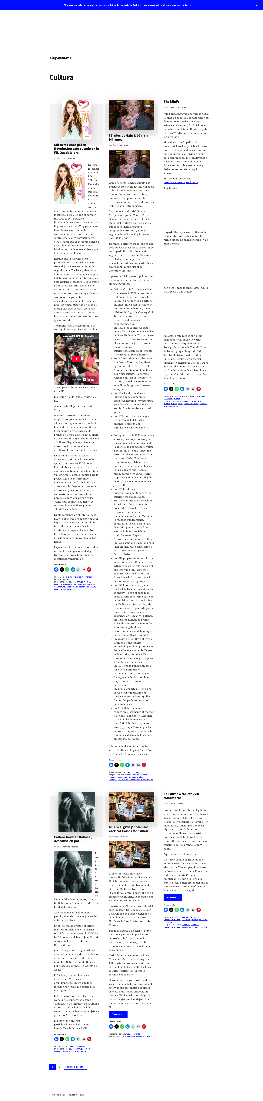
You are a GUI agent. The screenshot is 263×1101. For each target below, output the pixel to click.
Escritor (85, 1049)
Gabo (120, 777)
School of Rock (191, 404)
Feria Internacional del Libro (77, 584)
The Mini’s (171, 101)
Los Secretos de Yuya (85, 587)
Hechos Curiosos (62, 579)
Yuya (75, 589)
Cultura (76, 582)
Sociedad (81, 1046)
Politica (203, 920)
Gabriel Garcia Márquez (135, 777)
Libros (70, 587)
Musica (177, 399)
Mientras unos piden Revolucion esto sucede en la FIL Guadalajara (76, 148)
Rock (180, 404)
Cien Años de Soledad (137, 775)
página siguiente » (75, 1067)
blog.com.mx (60, 57)
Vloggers (67, 589)
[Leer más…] (120, 1015)
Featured (90, 577)
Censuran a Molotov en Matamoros (181, 796)
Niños (174, 404)
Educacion (182, 396)
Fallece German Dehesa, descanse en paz (73, 839)
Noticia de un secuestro (141, 780)
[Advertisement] (131, 31)
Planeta (58, 589)
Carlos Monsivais (135, 1036)
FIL (94, 584)
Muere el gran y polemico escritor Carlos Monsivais (128, 829)
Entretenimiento (76, 577)
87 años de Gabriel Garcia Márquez (128, 137)
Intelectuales (61, 1051)
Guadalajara (60, 587)
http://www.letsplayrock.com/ (181, 182)
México (72, 1051)
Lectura (113, 780)
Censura (186, 925)
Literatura (123, 780)
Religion (168, 922)
